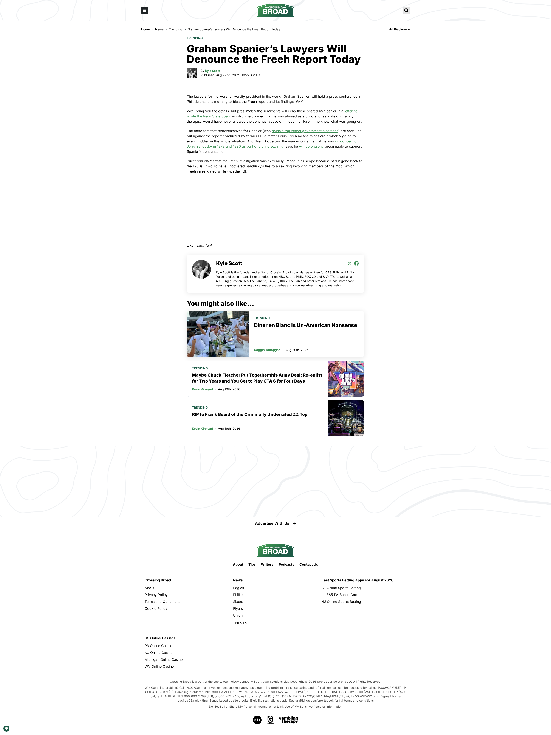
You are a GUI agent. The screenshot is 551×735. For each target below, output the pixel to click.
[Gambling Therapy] (288, 720)
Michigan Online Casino (164, 659)
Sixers (238, 601)
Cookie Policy (156, 608)
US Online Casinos (160, 638)
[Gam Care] (270, 720)
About (238, 564)
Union (238, 615)
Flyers (238, 608)
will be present (311, 146)
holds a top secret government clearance (305, 131)
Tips (252, 564)
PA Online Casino (158, 646)
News (238, 580)
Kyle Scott (212, 71)
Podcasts (286, 564)
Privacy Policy (156, 595)
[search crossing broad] (406, 10)
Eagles (238, 588)
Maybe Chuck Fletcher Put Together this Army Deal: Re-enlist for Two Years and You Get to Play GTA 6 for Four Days (257, 378)
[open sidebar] (144, 10)
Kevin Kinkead (202, 389)
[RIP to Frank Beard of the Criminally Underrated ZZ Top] (346, 418)
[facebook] (356, 263)
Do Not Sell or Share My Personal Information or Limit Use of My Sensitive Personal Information (275, 706)
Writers (267, 564)
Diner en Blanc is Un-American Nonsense (305, 325)
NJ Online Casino (159, 652)
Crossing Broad (158, 580)
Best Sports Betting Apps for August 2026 (357, 580)
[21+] (257, 720)
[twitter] (349, 263)
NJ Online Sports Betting (341, 601)
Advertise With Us (272, 523)
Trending (195, 38)
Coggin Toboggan (267, 350)
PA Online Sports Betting (341, 588)
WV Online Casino (159, 666)
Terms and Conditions (162, 601)
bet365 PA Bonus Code (340, 595)
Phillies (238, 595)
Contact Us (308, 564)
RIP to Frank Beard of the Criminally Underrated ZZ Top (250, 414)
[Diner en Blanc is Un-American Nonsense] (218, 334)
